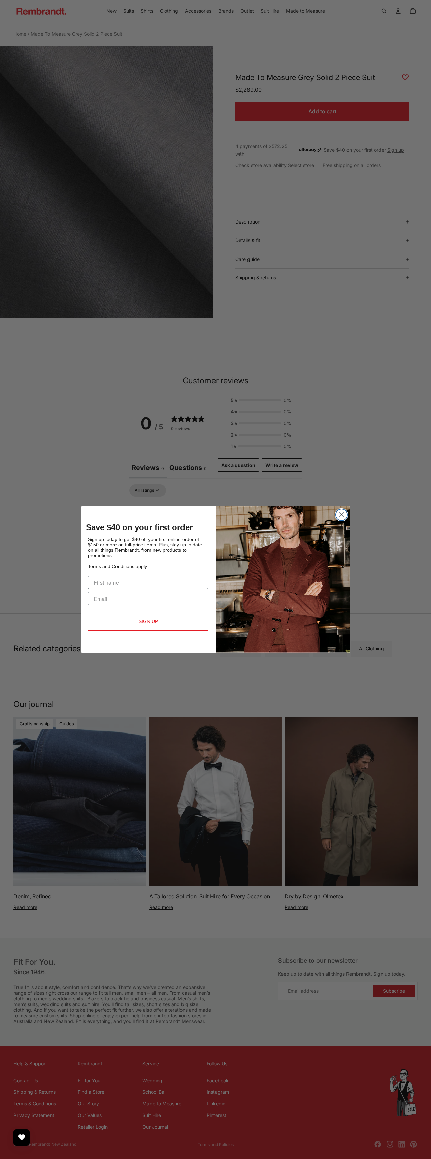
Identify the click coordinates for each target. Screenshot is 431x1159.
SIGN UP (148, 621)
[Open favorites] (21, 1137)
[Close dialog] (341, 515)
